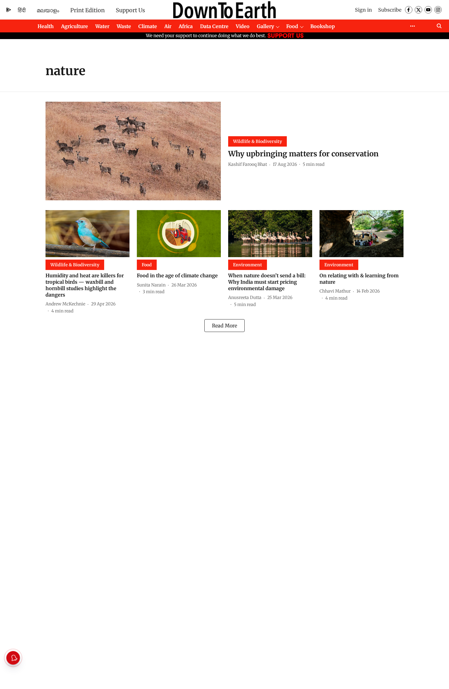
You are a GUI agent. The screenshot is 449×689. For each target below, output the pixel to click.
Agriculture (74, 26)
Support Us (130, 10)
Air (167, 26)
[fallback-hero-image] (133, 151)
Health (46, 26)
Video (243, 26)
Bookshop (322, 26)
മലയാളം (48, 10)
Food (292, 26)
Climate (147, 26)
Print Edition (87, 10)
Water (102, 26)
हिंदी (22, 10)
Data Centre (214, 26)
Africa (186, 26)
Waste (124, 26)
